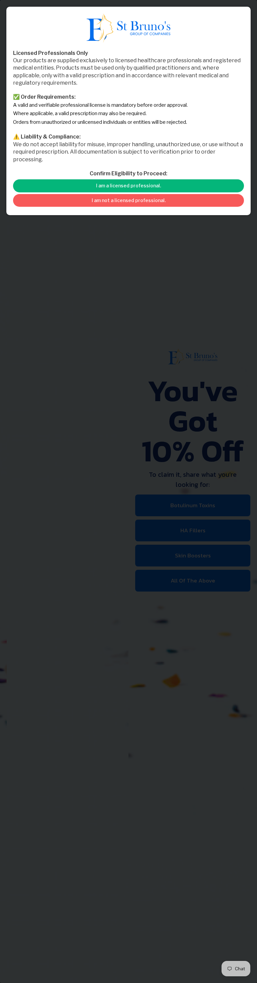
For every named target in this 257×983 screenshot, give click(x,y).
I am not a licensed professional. (129, 200)
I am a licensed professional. (128, 185)
